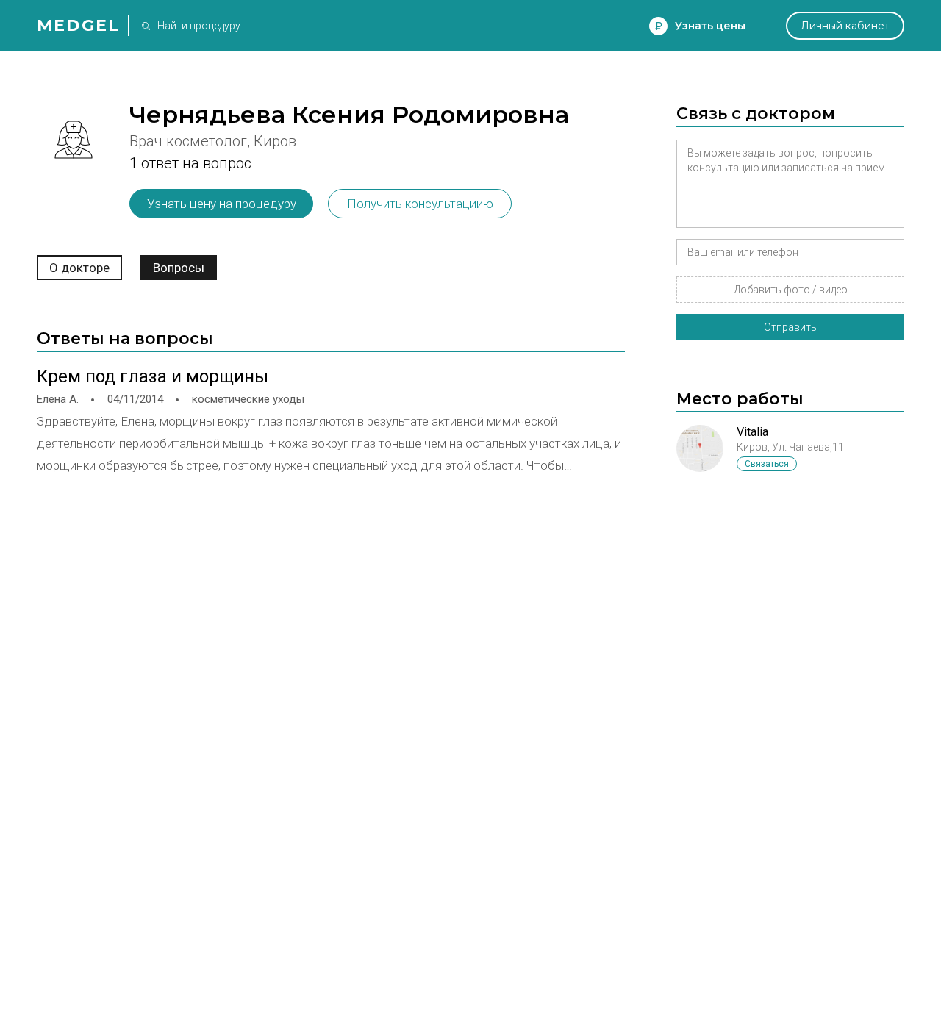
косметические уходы (248, 399)
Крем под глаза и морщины (152, 376)
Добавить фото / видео (791, 290)
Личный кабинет (845, 25)
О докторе (79, 267)
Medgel (78, 25)
